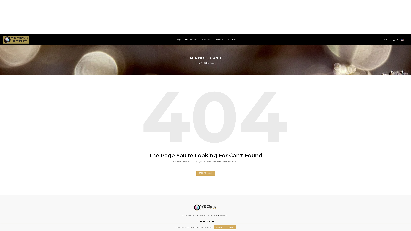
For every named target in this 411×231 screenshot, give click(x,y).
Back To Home (206, 173)
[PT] (204, 221)
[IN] (207, 221)
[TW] (198, 221)
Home (197, 63)
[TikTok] (210, 221)
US (398, 40)
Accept (219, 227)
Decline (230, 227)
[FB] (201, 221)
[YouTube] (213, 221)
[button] (389, 39)
